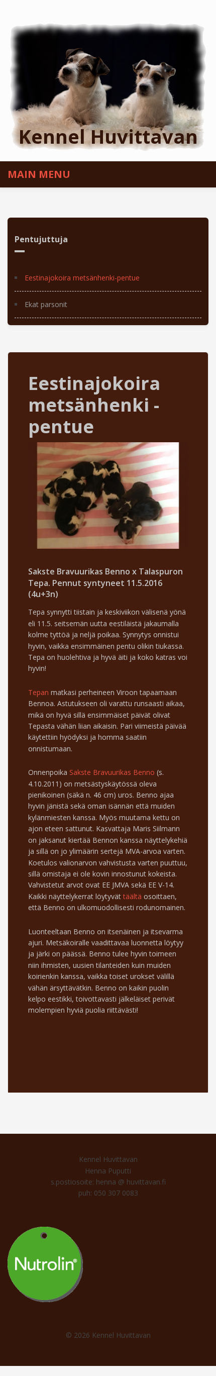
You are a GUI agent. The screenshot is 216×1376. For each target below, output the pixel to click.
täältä (132, 896)
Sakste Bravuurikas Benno (112, 772)
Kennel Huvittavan (108, 136)
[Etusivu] (108, 86)
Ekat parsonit (46, 304)
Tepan (38, 692)
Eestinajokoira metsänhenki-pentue (82, 277)
